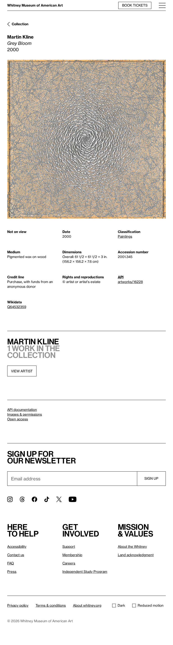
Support (68, 546)
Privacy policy (17, 605)
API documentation (22, 410)
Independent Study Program (84, 571)
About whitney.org (87, 605)
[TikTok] (47, 499)
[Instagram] (10, 499)
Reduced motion (151, 605)
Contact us (15, 555)
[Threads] (22, 499)
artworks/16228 (130, 282)
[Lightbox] (86, 139)
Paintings (125, 236)
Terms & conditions (51, 605)
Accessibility (16, 546)
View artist (22, 371)
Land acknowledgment (136, 555)
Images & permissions (24, 414)
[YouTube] (72, 499)
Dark (121, 605)
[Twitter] (59, 499)
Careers (68, 563)
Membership (72, 555)
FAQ (10, 563)
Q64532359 (16, 307)
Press (11, 571)
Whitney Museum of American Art (35, 5)
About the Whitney (132, 546)
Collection (20, 24)
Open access (17, 419)
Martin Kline (20, 36)
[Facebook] (34, 499)
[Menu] (162, 5)
